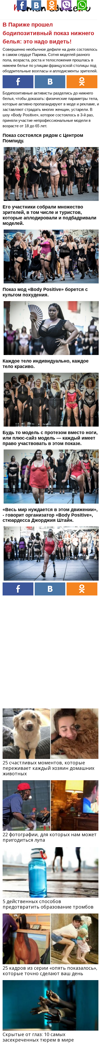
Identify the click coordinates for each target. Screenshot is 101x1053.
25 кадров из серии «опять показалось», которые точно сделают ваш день (50, 970)
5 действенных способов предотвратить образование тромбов (48, 904)
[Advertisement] (50, 648)
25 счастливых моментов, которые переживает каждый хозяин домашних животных (48, 768)
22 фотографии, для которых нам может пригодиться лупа (50, 837)
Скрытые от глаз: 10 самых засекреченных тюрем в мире (38, 1037)
